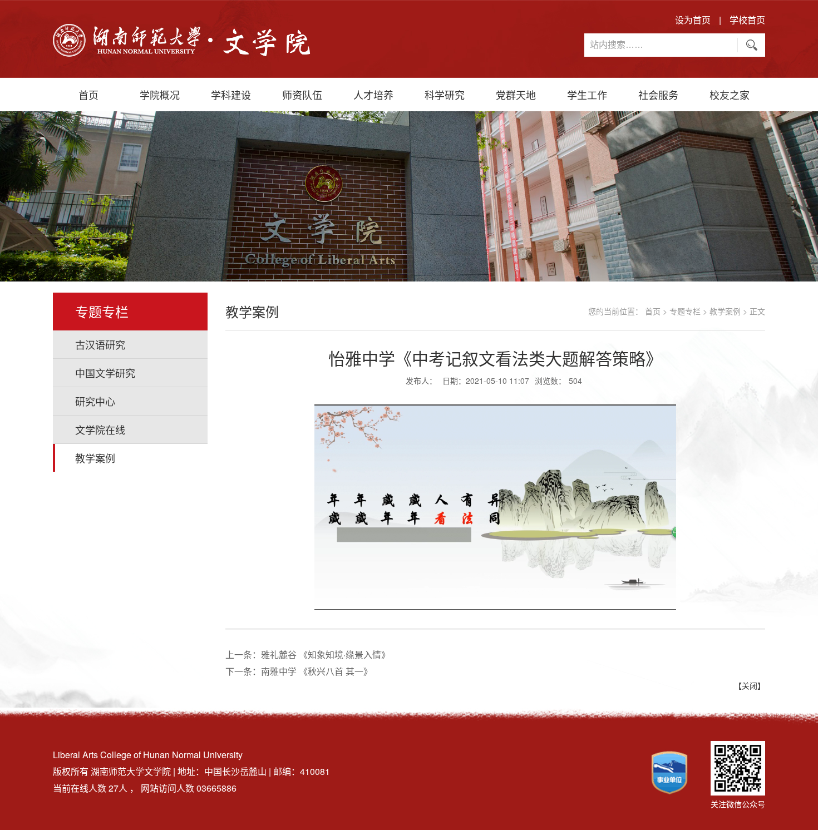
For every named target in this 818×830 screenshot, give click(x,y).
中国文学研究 (105, 372)
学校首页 (747, 19)
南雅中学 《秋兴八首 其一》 (316, 671)
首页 (88, 94)
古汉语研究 (100, 344)
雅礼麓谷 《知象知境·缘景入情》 (325, 654)
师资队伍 (302, 94)
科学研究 (445, 94)
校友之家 (729, 94)
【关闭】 (749, 685)
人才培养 (373, 94)
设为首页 (693, 19)
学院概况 (160, 94)
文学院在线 (100, 429)
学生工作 (587, 94)
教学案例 (95, 458)
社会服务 (658, 94)
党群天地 (516, 94)
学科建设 (231, 94)
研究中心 (95, 401)
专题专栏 (685, 311)
